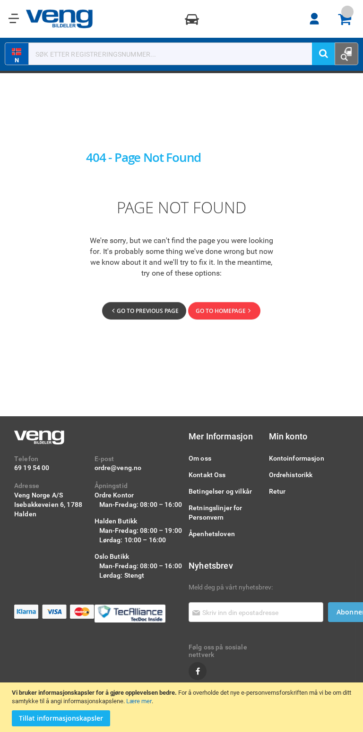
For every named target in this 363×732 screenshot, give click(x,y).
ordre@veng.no (118, 467)
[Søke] (323, 53)
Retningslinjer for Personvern (215, 512)
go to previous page (148, 311)
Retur (277, 491)
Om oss (200, 458)
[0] (348, 19)
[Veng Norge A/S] (59, 18)
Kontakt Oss (207, 474)
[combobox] (176, 53)
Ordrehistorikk (291, 474)
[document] (183, 707)
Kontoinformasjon (296, 458)
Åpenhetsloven (212, 533)
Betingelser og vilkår (220, 491)
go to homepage (221, 311)
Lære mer (139, 701)
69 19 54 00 (32, 467)
